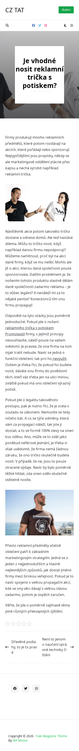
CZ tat (14, 10)
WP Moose (20, 740)
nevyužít (59, 358)
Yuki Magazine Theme (51, 736)
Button (66, 10)
